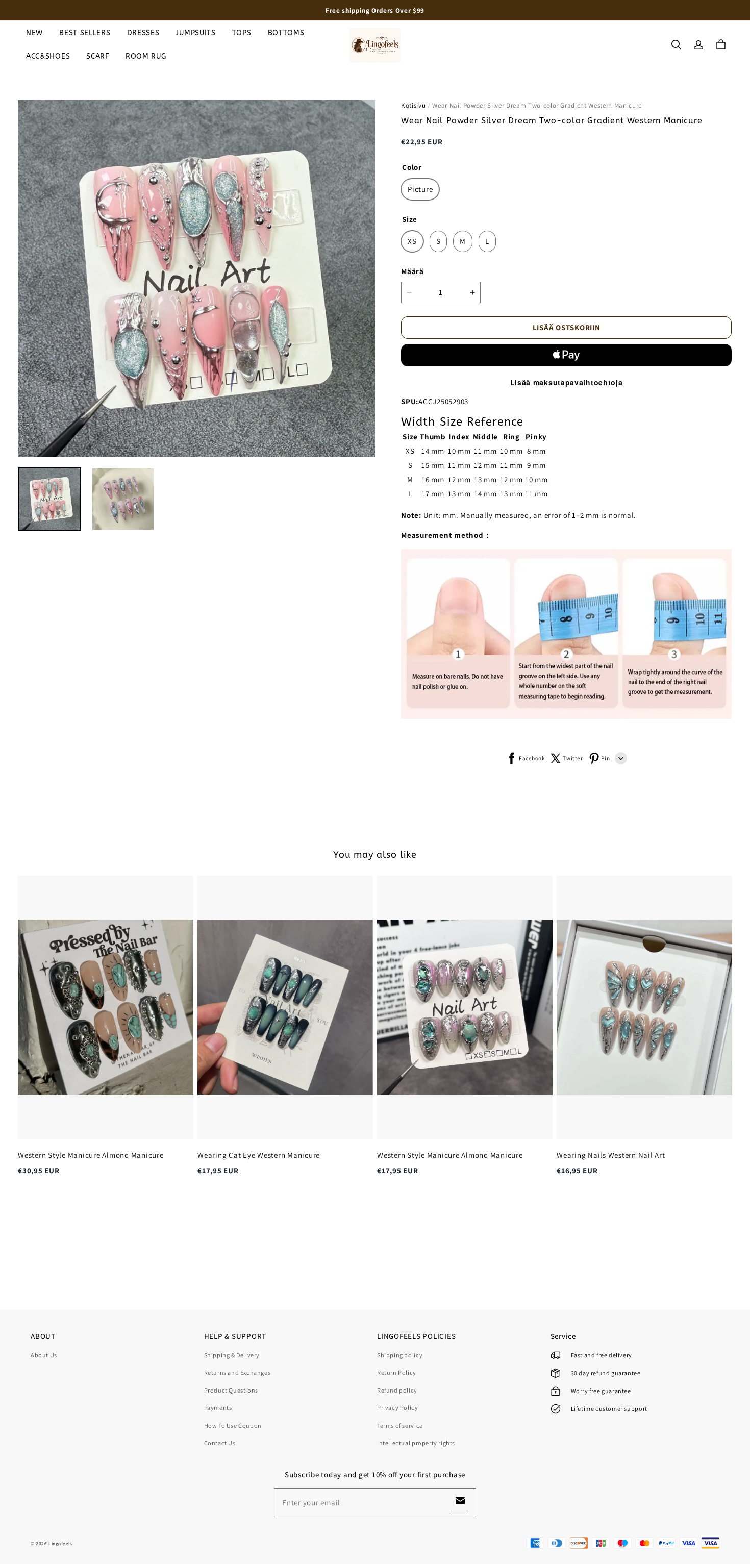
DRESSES (143, 33)
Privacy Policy (397, 1407)
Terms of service (400, 1425)
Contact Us (220, 1443)
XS (412, 241)
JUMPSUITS (195, 33)
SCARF (97, 56)
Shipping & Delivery (232, 1355)
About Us (44, 1355)
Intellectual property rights (416, 1443)
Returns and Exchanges (237, 1372)
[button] (676, 45)
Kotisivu (413, 105)
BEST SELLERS (84, 33)
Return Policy (396, 1372)
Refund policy (397, 1390)
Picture (420, 189)
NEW (34, 33)
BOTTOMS (286, 33)
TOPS (242, 33)
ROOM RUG (146, 56)
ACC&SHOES (48, 56)
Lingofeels (60, 1543)
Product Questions (231, 1390)
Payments (218, 1407)
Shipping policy (399, 1355)
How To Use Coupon (233, 1425)
